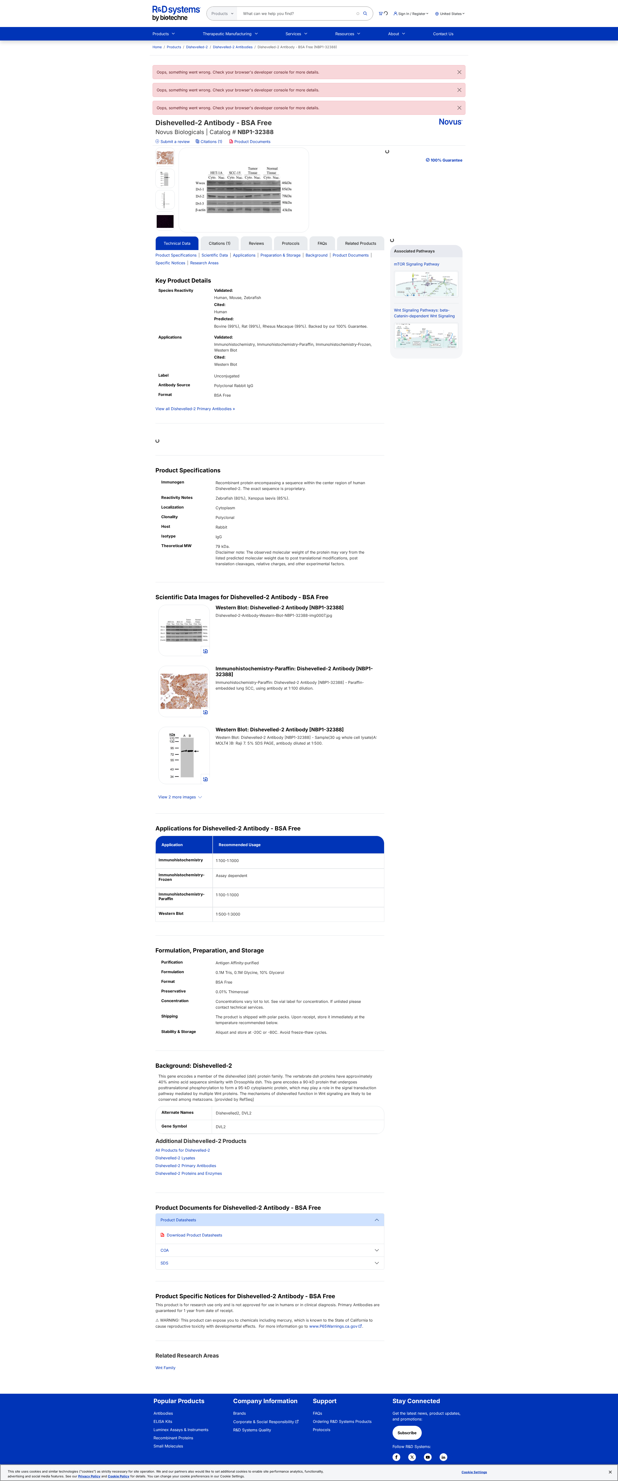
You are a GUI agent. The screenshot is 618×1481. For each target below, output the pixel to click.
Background (317, 255)
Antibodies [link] (163, 1413)
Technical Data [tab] (177, 243)
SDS (164, 1263)
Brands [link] (239, 1413)
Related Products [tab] (360, 243)
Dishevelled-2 (197, 47)
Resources (344, 33)
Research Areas (204, 262)
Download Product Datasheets (194, 1235)
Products (161, 33)
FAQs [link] (317, 1413)
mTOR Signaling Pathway (416, 264)
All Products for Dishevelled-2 (182, 1150)
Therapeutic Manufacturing (227, 33)
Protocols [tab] (290, 243)
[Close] (459, 72)
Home (157, 47)
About (393, 33)
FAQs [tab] (322, 243)
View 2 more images (177, 797)
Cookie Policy (118, 1476)
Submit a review (174, 141)
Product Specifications (176, 255)
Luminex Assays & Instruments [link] (181, 1429)
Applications (244, 255)
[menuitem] (157, 46)
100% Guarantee (447, 160)
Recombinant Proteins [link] (173, 1437)
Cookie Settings (474, 1472)
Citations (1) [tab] (220, 243)
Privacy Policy (89, 1476)
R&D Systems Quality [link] (252, 1429)
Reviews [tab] (256, 243)
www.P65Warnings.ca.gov (333, 1326)
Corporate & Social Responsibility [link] (263, 1421)
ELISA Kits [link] (163, 1421)
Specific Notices (170, 262)
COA (165, 1250)
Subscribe (407, 1432)
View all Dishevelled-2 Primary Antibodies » (195, 408)
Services (293, 33)
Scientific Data (215, 255)
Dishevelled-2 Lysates (175, 1157)
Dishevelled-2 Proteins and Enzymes (188, 1173)
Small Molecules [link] (168, 1446)
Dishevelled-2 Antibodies (233, 47)
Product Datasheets (178, 1219)
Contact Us (443, 33)
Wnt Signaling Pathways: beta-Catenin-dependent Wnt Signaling (424, 313)
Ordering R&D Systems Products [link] (342, 1421)
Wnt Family (165, 1367)
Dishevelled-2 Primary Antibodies (185, 1165)
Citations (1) (211, 141)
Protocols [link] (321, 1429)
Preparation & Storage (280, 255)
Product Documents (251, 141)
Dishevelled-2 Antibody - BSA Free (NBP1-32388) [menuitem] (297, 47)
